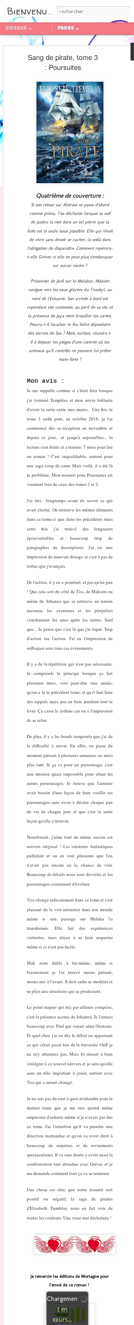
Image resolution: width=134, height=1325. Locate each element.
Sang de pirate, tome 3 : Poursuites (63, 62)
